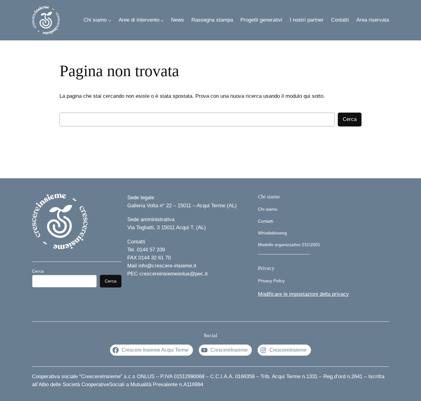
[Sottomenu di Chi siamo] (109, 20)
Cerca (350, 119)
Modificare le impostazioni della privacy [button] (303, 294)
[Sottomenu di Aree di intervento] (162, 20)
